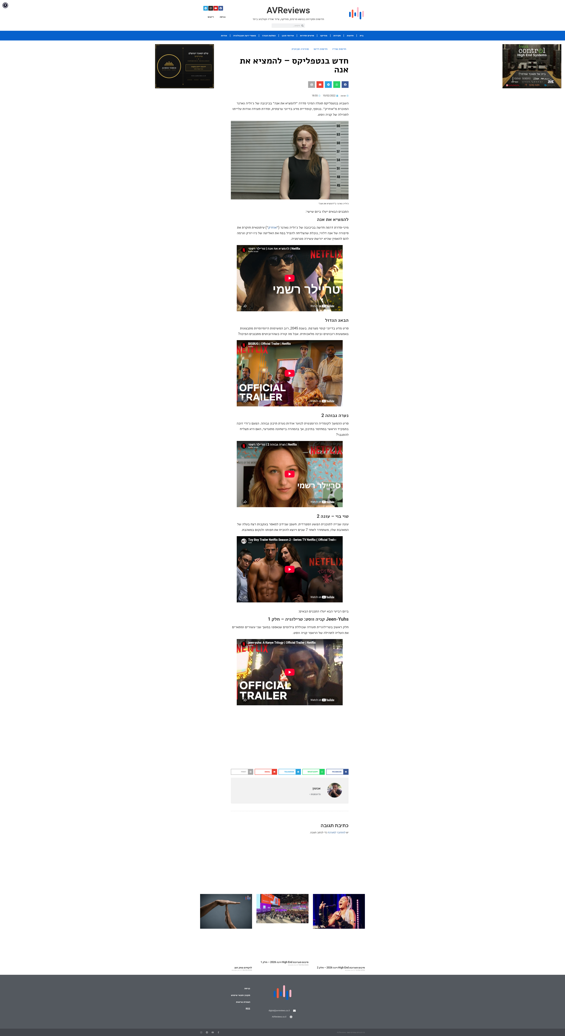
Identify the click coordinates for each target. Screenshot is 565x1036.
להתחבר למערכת (336, 832)
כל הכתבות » (315, 794)
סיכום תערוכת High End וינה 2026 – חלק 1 (285, 962)
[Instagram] (210, 8)
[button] (345, 84)
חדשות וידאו (321, 49)
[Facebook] (220, 8)
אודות (224, 35)
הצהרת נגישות (243, 1002)
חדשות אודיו (339, 49)
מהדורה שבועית (300, 49)
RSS (248, 1008)
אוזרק (272, 227)
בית (361, 35)
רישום (211, 16)
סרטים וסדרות (307, 35)
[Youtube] (215, 8)
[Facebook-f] (218, 1032)
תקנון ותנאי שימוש (240, 995)
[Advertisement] (290, 745)
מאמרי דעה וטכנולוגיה (244, 35)
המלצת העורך (269, 35)
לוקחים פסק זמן (243, 967)
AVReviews (288, 10)
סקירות (337, 35)
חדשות (350, 35)
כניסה (223, 16)
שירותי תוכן (288, 35)
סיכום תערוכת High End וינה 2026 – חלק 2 (341, 967)
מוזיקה (323, 35)
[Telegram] (205, 8)
